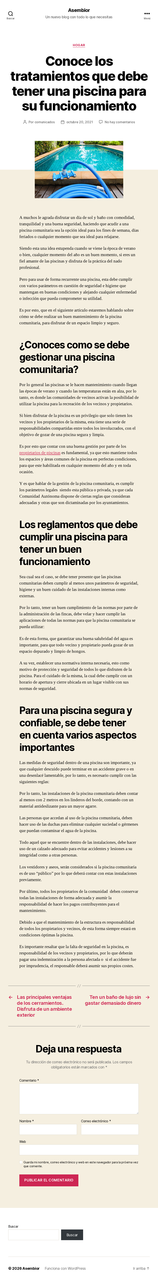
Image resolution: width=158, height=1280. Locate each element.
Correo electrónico (96, 1121)
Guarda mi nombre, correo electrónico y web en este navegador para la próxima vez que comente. (80, 1164)
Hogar (79, 45)
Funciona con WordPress (65, 1268)
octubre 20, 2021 (79, 122)
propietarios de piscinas (39, 453)
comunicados (45, 122)
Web (22, 1141)
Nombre (26, 1121)
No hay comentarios (120, 122)
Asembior (79, 10)
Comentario (29, 1080)
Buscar (13, 1226)
